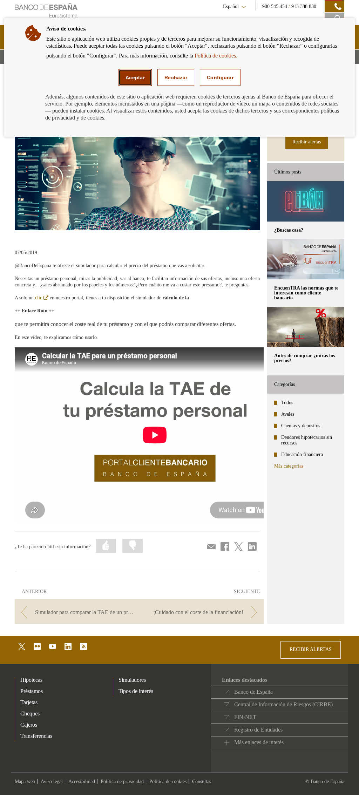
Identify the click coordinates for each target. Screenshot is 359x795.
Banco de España (253, 692)
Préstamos (31, 691)
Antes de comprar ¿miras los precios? (304, 358)
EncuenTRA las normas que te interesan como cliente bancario (306, 292)
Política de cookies (168, 781)
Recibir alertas (306, 141)
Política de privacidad (122, 781)
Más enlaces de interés (259, 742)
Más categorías (288, 466)
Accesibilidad (81, 781)
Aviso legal (52, 781)
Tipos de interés (135, 691)
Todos (287, 402)
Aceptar (135, 77)
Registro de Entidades (258, 730)
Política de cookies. (216, 56)
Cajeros (28, 725)
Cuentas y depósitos (300, 425)
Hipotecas (31, 680)
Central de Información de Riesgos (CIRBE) (283, 704)
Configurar (220, 77)
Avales (287, 414)
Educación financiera (302, 454)
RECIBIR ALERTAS (311, 649)
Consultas (201, 781)
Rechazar (175, 77)
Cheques (30, 713)
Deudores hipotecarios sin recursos (306, 440)
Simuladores (132, 680)
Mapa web (25, 781)
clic (41, 297)
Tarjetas (29, 702)
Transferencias (36, 736)
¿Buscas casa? (288, 230)
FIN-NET (245, 717)
